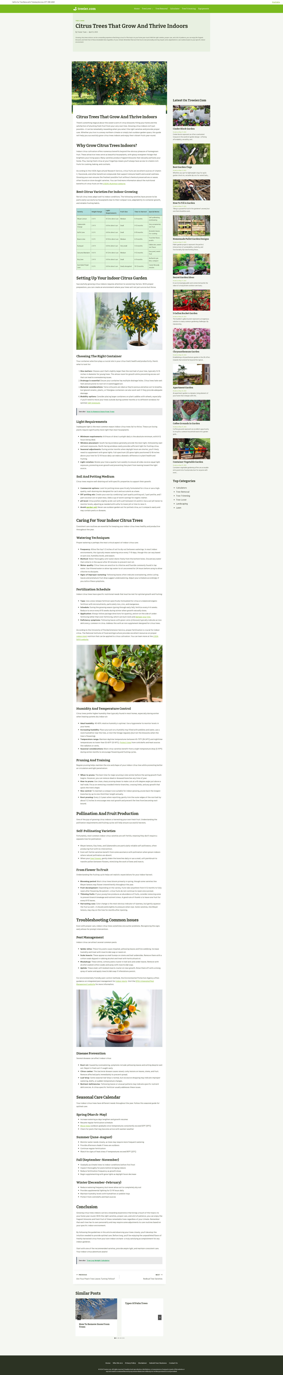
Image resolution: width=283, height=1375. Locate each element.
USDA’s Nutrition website (114, 183)
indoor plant (81, 636)
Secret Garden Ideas (183, 277)
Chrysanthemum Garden (186, 351)
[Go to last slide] (79, 1317)
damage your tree (143, 616)
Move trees (85, 1125)
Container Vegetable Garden (188, 462)
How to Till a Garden (184, 203)
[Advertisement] (191, 78)
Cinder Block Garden (184, 129)
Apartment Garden (183, 387)
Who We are (118, 1363)
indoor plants (121, 981)
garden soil (91, 507)
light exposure (93, 403)
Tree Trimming (189, 9)
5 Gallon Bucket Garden (185, 313)
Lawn (178, 508)
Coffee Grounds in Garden (186, 423)
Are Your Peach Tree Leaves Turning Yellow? (95, 1277)
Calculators (181, 488)
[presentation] (96, 1308)
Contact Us (173, 1363)
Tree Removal (162, 9)
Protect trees (125, 742)
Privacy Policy (130, 1363)
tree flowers (95, 858)
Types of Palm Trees (136, 1303)
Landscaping (182, 504)
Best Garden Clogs (182, 167)
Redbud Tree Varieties (152, 1277)
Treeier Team (82, 32)
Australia (276, 2)
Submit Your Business (158, 1363)
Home (137, 9)
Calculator (175, 9)
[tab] (115, 1338)
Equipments (203, 9)
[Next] (160, 1317)
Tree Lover (80, 21)
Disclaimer (142, 1363)
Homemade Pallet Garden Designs (191, 239)
